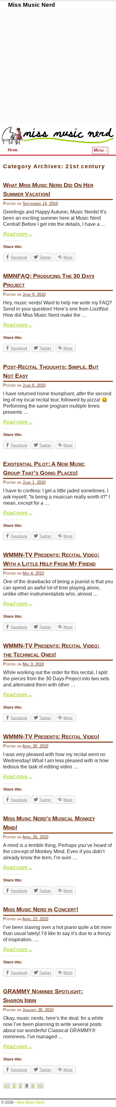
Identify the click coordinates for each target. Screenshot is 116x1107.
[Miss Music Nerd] (58, 135)
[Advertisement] (58, 66)
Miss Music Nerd (31, 5)
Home (13, 150)
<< (6, 1085)
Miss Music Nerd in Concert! (40, 909)
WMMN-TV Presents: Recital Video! (51, 736)
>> (40, 1085)
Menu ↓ (100, 150)
